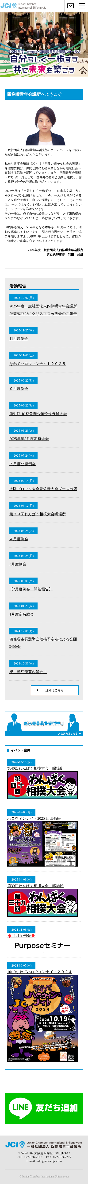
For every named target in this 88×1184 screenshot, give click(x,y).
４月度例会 (18, 539)
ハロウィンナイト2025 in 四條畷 (34, 818)
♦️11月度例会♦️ (21, 936)
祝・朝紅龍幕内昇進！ (28, 672)
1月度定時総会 (21, 614)
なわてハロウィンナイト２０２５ (37, 364)
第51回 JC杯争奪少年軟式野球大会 (38, 414)
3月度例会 (17, 564)
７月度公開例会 (22, 464)
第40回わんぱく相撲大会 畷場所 (35, 768)
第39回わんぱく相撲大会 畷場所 (35, 886)
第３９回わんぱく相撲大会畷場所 (37, 514)
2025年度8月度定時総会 (29, 439)
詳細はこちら (55, 690)
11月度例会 (18, 339)
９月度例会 (18, 389)
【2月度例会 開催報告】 (31, 589)
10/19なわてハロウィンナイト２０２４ (39, 972)
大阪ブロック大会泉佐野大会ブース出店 (43, 489)
